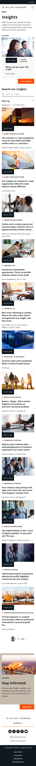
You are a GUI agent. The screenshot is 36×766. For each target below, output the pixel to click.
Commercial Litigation (12, 440)
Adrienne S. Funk (8, 497)
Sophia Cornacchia (23, 540)
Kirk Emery (6, 368)
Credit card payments (18, 741)
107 (22, 639)
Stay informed (18, 752)
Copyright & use (18, 758)
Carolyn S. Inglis (14, 327)
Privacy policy (18, 755)
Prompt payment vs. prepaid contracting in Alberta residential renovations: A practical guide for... (18, 621)
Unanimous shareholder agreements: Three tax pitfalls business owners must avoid (16, 272)
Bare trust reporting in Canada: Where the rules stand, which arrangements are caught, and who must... (17, 316)
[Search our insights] (3, 94)
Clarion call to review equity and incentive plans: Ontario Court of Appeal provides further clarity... (17, 227)
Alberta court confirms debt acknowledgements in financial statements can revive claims (16, 447)
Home (4, 12)
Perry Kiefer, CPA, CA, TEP (11, 325)
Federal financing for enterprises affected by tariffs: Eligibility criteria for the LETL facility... (17, 576)
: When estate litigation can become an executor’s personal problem (16, 404)
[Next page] (25, 639)
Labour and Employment (13, 220)
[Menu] (32, 7)
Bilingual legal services (18, 737)
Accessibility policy (18, 762)
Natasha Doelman (8, 454)
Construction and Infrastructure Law (19, 613)
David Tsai (5, 234)
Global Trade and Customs (14, 134)
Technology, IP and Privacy (14, 357)
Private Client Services (12, 397)
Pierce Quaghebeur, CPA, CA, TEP (14, 279)
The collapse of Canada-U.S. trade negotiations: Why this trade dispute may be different (18, 184)
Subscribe (27, 707)
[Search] (3, 2)
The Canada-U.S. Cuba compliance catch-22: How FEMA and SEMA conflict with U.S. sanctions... (18, 141)
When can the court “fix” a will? (17, 68)
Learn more (26, 81)
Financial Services (11, 570)
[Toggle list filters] (33, 101)
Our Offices (17, 723)
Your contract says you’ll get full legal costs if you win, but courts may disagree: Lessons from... (17, 490)
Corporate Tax (9, 265)
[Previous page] (10, 639)
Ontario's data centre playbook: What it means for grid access (17, 362)
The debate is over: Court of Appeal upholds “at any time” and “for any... (17, 533)
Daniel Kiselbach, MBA (10, 148)
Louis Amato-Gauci (8, 191)
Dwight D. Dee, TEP (9, 411)
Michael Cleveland (17, 234)
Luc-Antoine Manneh (9, 583)
